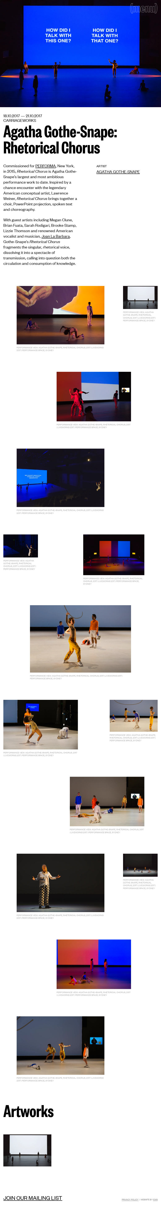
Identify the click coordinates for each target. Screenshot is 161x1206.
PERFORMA (45, 165)
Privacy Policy (130, 1199)
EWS (155, 1199)
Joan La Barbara (56, 235)
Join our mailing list (32, 1197)
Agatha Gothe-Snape (118, 171)
